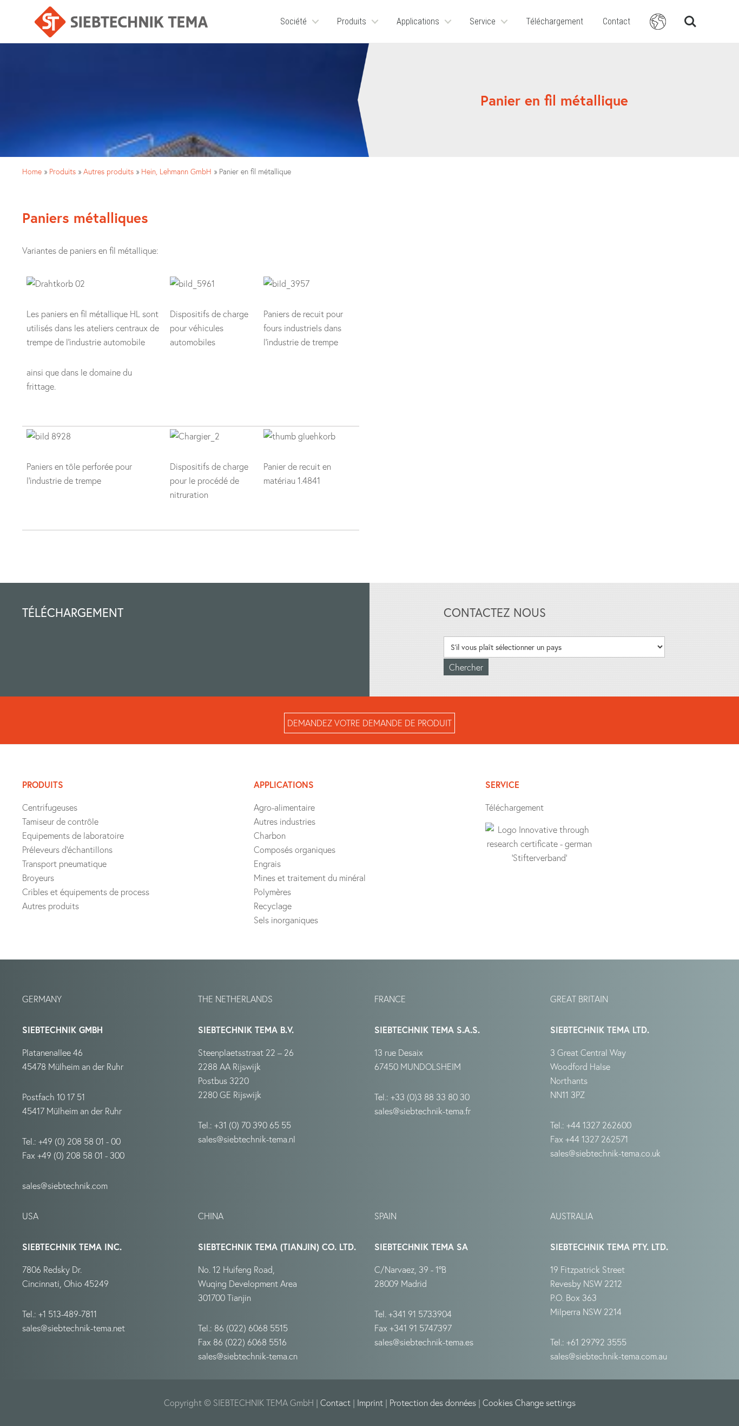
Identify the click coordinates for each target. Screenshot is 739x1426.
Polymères (272, 891)
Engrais (267, 863)
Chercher (690, 16)
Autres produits (108, 171)
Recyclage (273, 905)
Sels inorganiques (286, 919)
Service (483, 21)
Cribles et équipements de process (85, 891)
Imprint (370, 1402)
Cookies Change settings (529, 1402)
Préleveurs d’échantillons (67, 849)
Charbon (270, 835)
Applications (418, 21)
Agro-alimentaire (284, 807)
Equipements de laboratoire (73, 835)
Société (293, 21)
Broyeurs (38, 877)
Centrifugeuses (49, 807)
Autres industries (284, 821)
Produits (351, 21)
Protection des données (433, 1402)
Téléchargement (554, 21)
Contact (616, 21)
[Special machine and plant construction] (121, 21)
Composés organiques (294, 849)
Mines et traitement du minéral (310, 877)
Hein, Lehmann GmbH (176, 171)
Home (32, 171)
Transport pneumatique (64, 863)
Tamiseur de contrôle (60, 821)
